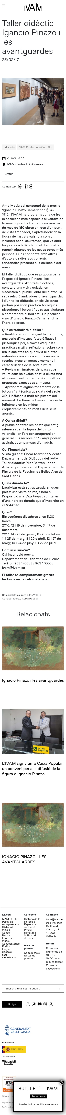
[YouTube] (40, 1004)
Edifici (6, 946)
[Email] (20, 186)
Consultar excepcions (53, 967)
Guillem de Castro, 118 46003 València (52, 931)
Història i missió (7, 929)
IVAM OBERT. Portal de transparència (10, 921)
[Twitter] (31, 186)
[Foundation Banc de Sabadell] (9, 1062)
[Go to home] (18, 1030)
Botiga (12, 1004)
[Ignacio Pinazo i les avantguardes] (33, 648)
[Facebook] (25, 186)
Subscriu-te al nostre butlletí (22, 988)
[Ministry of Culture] (33, 1049)
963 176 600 (54, 922)
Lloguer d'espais (7, 950)
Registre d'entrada (10, 1102)
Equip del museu (7, 939)
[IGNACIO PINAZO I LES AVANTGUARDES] (33, 824)
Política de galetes (10, 1107)
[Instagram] (45, 1004)
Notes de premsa (29, 957)
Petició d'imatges (30, 931)
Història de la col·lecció (32, 920)
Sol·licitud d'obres (30, 937)
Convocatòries (11, 943)
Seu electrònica (9, 956)
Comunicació (32, 953)
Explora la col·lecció (30, 926)
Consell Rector (6, 934)
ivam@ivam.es (55, 919)
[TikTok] (51, 1004)
